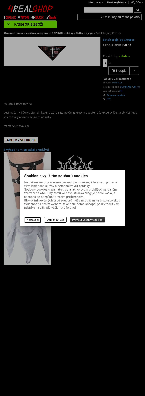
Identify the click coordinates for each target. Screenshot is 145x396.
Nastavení (33, 219)
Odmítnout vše (55, 219)
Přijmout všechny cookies (87, 219)
